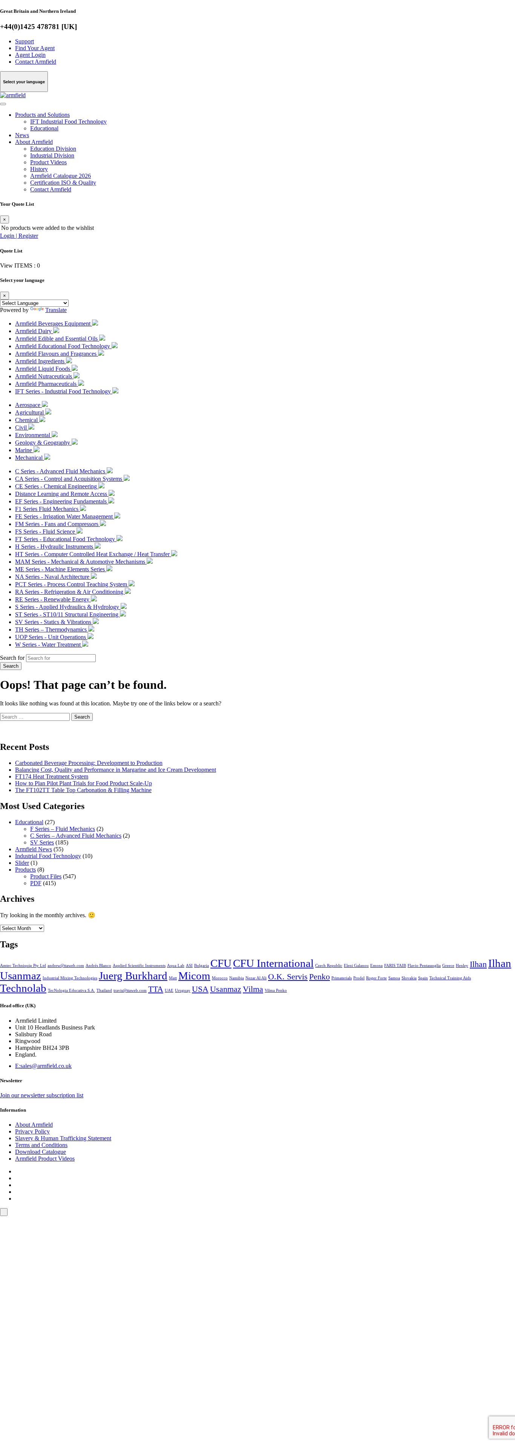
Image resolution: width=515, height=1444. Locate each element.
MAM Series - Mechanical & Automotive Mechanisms (81, 561)
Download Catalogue (40, 1152)
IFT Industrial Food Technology (68, 121)
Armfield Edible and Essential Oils (57, 338)
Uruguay (182, 990)
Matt (173, 978)
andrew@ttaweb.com (66, 966)
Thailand (104, 990)
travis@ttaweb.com (130, 990)
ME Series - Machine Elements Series (60, 569)
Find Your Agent (35, 48)
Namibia (236, 978)
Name (18, 1315)
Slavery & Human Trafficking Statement (63, 1138)
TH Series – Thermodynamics (51, 629)
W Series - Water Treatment (48, 644)
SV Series (42, 842)
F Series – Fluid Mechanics (62, 829)
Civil (21, 427)
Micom (194, 976)
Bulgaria (201, 966)
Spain (423, 978)
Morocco (220, 978)
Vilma (253, 989)
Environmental (33, 435)
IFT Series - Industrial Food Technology (63, 391)
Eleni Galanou (356, 966)
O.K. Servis (288, 976)
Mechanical (29, 457)
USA (200, 989)
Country (21, 1357)
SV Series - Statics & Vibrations (54, 622)
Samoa (394, 978)
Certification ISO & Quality (63, 182)
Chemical (27, 420)
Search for (12, 658)
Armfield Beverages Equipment (53, 323)
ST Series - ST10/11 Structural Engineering (67, 614)
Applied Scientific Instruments (139, 966)
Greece (448, 966)
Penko (319, 976)
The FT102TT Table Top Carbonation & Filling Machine (83, 790)
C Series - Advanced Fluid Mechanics (61, 471)
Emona (376, 966)
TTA (155, 989)
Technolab (23, 988)
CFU (220, 963)
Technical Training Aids (450, 978)
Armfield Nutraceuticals (44, 376)
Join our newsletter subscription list (41, 1095)
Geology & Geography (43, 442)
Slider (22, 863)
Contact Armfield (35, 61)
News (22, 135)
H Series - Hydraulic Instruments (55, 546)
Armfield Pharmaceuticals (46, 384)
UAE (169, 990)
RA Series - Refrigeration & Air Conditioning (70, 592)
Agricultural (30, 412)
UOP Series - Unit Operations (51, 637)
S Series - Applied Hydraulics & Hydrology (68, 607)
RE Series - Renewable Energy (53, 599)
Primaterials (341, 978)
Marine (24, 450)
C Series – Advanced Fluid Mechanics (75, 835)
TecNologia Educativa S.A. (71, 990)
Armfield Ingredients (40, 361)
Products (25, 869)
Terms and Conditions (41, 1145)
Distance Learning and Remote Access (62, 494)
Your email (24, 1301)
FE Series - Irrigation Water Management (64, 516)
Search (10, 666)
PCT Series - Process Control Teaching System (72, 584)
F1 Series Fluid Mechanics (47, 509)
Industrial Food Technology (48, 856)
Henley (462, 966)
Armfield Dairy (34, 331)
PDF (35, 883)
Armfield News (33, 849)
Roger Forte (376, 978)
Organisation (26, 1343)
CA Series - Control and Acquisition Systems (69, 479)
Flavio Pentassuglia (424, 966)
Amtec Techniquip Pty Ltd (23, 966)
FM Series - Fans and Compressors (57, 524)
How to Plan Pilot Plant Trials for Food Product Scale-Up (83, 783)
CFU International (273, 963)
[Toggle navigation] (3, 104)
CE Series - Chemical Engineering (56, 486)
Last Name (24, 1329)
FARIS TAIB (395, 966)
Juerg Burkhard (133, 976)
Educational (44, 128)
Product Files (45, 876)
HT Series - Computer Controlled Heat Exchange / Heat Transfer (93, 554)
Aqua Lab (175, 966)
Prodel (359, 978)
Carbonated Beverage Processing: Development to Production (88, 763)
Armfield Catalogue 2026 (60, 176)
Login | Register (19, 236)
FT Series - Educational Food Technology (65, 539)
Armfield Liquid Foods (43, 369)
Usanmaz (225, 989)
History (39, 169)
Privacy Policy (32, 1131)
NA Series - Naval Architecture (53, 577)
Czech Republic (328, 966)
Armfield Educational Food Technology (63, 346)
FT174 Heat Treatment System (51, 776)
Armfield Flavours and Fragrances (56, 353)
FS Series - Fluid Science (46, 531)
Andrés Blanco (98, 966)
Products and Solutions (42, 115)
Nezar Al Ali (256, 978)
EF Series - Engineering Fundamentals (61, 501)
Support (24, 41)
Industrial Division (52, 155)
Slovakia (409, 978)
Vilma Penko (276, 990)
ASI (189, 966)
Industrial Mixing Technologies (70, 978)
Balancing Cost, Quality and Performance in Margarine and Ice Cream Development (115, 769)
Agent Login (30, 55)
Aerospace (28, 405)
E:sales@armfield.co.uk (43, 1066)
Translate (56, 310)
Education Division (53, 148)
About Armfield (34, 142)
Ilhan (478, 964)
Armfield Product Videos (45, 1158)
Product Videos (48, 162)
